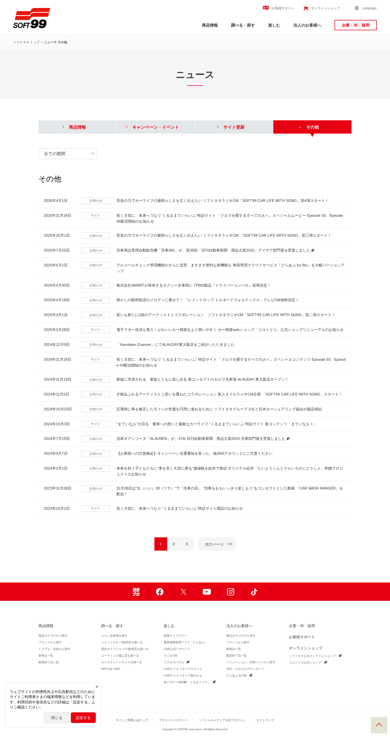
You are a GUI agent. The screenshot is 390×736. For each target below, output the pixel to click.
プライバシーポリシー (173, 720)
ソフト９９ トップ (26, 42)
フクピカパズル (174, 662)
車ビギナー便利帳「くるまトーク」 (187, 682)
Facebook (159, 591)
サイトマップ (265, 720)
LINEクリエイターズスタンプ (183, 668)
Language (369, 8)
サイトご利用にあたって (132, 720)
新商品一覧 (45, 655)
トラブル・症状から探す (54, 648)
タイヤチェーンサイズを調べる (121, 662)
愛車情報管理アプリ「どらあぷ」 (185, 642)
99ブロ (136, 591)
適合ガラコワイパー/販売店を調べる (125, 648)
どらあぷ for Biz (236, 675)
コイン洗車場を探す (114, 635)
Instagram (230, 591)
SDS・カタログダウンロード (245, 668)
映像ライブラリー (175, 635)
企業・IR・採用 (356, 25)
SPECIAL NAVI (110, 668)
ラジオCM (170, 655)
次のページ (214, 544)
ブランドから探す (50, 642)
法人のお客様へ (307, 25)
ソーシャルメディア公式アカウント (222, 720)
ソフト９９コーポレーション (31, 18)
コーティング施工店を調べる (120, 655)
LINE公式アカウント (177, 648)
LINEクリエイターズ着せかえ (183, 675)
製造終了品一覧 (48, 662)
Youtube (207, 591)
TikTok (254, 591)
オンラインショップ (325, 8)
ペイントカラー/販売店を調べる (122, 642)
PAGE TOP (379, 725)
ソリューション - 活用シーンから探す (251, 662)
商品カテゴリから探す (53, 635)
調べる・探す (243, 25)
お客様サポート (283, 8)
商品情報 (210, 25)
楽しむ (274, 25)
